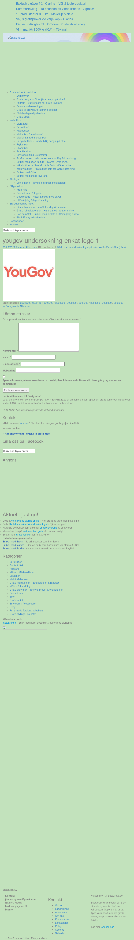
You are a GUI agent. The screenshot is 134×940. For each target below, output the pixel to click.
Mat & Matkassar (19, 579)
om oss (24, 423)
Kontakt (14, 224)
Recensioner (17, 221)
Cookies (59, 929)
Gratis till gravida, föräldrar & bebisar (37, 109)
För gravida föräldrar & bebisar (27, 610)
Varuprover (23, 95)
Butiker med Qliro (26, 172)
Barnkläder (23, 127)
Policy (58, 926)
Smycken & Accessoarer (23, 603)
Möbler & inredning (20, 586)
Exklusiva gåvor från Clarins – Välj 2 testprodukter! (51, 3)
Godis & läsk (16, 565)
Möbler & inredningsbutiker (31, 137)
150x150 (37, 302)
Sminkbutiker (24, 151)
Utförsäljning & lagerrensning (33, 200)
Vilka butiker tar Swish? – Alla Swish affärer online (44, 165)
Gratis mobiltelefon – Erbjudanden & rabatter (34, 582)
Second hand (17, 593)
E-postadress (11, 364)
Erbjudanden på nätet (22, 203)
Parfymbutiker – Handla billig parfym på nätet (41, 141)
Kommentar (10, 350)
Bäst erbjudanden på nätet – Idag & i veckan (41, 207)
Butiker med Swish (13, 541)
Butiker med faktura (13, 545)
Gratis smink (16, 600)
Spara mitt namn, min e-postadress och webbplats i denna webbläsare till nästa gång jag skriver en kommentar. (62, 381)
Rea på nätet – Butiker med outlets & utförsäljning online (48, 214)
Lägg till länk (62, 908)
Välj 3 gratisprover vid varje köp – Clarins (44, 19)
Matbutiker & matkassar (30, 134)
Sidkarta (59, 933)
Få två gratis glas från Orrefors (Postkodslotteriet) (50, 24)
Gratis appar (23, 116)
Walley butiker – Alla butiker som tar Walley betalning (46, 168)
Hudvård (14, 568)
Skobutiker (22, 148)
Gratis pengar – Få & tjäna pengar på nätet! (41, 99)
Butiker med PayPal (13, 548)
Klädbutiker (23, 130)
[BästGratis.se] (16, 37)
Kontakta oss (62, 919)
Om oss (59, 915)
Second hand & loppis (29, 193)
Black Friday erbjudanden (31, 217)
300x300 (25, 302)
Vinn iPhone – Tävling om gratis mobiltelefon (41, 182)
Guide (58, 905)
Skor (12, 596)
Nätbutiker (15, 120)
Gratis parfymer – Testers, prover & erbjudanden (36, 589)
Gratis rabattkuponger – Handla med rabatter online (45, 210)
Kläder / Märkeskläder (22, 572)
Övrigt (13, 607)
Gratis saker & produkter (23, 92)
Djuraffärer (22, 123)
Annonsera (61, 912)
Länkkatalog (62, 922)
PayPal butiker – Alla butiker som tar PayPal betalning (46, 158)
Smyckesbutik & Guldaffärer (32, 155)
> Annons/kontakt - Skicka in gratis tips (26, 433)
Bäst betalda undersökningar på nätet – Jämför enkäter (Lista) (91, 247)
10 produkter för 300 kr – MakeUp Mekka (44, 13)
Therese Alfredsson (27, 247)
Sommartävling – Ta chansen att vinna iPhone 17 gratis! (55, 8)
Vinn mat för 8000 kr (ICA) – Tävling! (41, 29)
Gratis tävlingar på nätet (23, 614)
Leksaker (15, 575)
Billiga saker (16, 186)
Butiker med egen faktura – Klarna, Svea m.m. (42, 162)
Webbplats (9, 370)
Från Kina (22, 189)
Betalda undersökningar (30, 106)
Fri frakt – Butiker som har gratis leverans (39, 102)
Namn (7, 357)
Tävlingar (15, 179)
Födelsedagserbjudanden (31, 113)
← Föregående (11, 306)
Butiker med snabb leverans (32, 175)
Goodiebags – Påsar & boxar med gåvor (39, 196)
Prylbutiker (22, 144)
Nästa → (25, 306)
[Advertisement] (67, 66)
